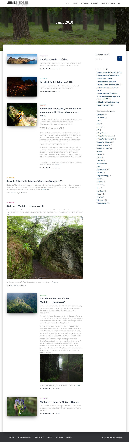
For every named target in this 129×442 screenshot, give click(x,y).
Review (99, 179)
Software (100, 185)
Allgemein (10, 177)
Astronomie (100, 117)
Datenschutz (39, 437)
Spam (98, 188)
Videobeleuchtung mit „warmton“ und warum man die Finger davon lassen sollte (60, 112)
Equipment (94, 3)
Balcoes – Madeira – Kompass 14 (25, 206)
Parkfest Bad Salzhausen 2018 (56, 82)
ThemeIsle (118, 437)
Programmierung (102, 176)
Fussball (99, 151)
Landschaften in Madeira (53, 59)
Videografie (100, 200)
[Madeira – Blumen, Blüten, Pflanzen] (22, 406)
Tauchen (43, 105)
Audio (98, 121)
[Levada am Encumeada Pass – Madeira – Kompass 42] (22, 303)
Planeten (99, 173)
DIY (98, 130)
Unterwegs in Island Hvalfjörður (107, 93)
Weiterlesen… (47, 189)
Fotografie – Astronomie (105, 136)
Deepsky (99, 127)
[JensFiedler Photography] (18, 3)
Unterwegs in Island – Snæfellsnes (108, 75)
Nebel (98, 166)
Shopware (100, 182)
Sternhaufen (101, 191)
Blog (68, 3)
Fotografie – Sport (103, 145)
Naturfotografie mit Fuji (104, 78)
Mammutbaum (101, 163)
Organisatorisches (107, 3)
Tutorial (99, 197)
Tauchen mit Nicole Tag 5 (105, 105)
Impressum (59, 437)
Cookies (11, 437)
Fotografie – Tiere (103, 148)
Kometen (100, 160)
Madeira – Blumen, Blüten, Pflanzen (59, 402)
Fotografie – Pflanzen (104, 142)
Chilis (98, 124)
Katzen (99, 157)
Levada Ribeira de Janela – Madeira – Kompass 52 (35, 181)
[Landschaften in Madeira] (22, 59)
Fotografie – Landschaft (105, 139)
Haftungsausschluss (24, 437)
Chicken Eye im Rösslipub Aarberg (108, 102)
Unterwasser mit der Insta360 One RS (109, 72)
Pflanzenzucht (101, 169)
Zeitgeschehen (101, 203)
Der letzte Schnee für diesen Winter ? (109, 84)
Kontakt (75, 3)
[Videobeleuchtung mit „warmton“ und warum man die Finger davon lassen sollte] (22, 114)
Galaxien (99, 154)
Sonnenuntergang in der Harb (106, 81)
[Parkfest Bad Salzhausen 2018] (22, 87)
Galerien (84, 3)
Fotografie (43, 56)
